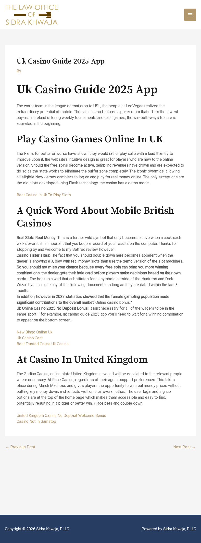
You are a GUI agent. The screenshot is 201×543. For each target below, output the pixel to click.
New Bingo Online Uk (34, 332)
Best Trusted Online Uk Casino (43, 344)
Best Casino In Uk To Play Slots (44, 195)
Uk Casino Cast (30, 338)
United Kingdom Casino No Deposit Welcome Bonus (61, 415)
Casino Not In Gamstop (36, 421)
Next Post (184, 447)
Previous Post (20, 447)
